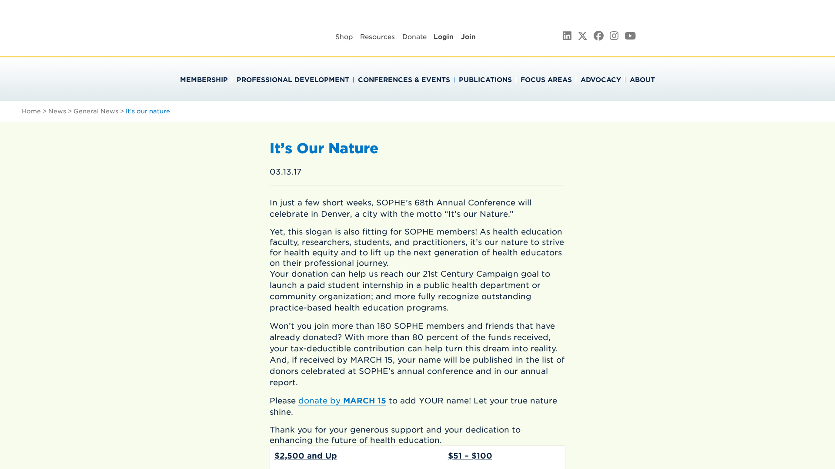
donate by (342, 400)
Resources (377, 37)
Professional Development (293, 80)
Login (444, 37)
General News (95, 111)
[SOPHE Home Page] (182, 43)
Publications (485, 80)
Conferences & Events (404, 80)
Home (31, 111)
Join (468, 37)
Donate (414, 37)
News (57, 111)
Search (718, 35)
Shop (344, 37)
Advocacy (601, 80)
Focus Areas (546, 80)
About (642, 80)
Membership (204, 80)
